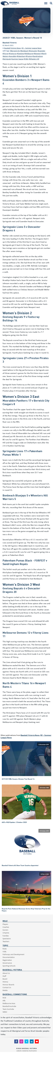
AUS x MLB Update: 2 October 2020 (14, 822)
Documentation (9, 957)
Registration (7, 960)
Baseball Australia (9, 1006)
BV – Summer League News (31, 48)
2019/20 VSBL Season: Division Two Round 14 (18, 779)
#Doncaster (33, 51)
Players (5, 924)
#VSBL (26, 59)
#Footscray (13, 53)
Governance (7, 963)
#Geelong (20, 53)
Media (5, 990)
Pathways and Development (13, 954)
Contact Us (7, 987)
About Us (6, 973)
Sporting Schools (9, 965)
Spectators (7, 938)
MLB (4, 997)
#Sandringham (37, 56)
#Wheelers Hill (34, 59)
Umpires (6, 932)
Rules (5, 948)
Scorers (5, 930)
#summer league (17, 59)
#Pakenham (21, 56)
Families (6, 935)
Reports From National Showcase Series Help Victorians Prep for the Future (26, 910)
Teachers (6, 941)
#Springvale (7, 59)
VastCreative (33, 1051)
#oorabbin (12, 56)
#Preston (29, 56)
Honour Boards (8, 984)
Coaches (6, 927)
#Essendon (41, 51)
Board (5, 979)
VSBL (4, 951)
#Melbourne (28, 53)
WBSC (5, 1012)
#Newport (37, 53)
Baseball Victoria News (12, 48)
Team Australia (8, 1009)
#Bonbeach (24, 51)
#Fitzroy (5, 53)
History (5, 981)
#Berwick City (15, 51)
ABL (4, 1000)
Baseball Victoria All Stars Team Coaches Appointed (20, 865)
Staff (4, 976)
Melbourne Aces (9, 1003)
